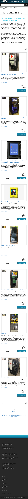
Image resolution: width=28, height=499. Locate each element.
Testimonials (4, 480)
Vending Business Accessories (8, 468)
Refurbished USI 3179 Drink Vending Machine (12, 290)
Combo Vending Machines (7, 445)
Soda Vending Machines (7, 444)
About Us (4, 476)
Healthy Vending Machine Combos (9, 463)
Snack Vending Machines (7, 443)
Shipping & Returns (6, 485)
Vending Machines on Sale (7, 464)
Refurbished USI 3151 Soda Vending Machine (12, 378)
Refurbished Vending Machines (8, 458)
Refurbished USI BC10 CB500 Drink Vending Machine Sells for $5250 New (12, 73)
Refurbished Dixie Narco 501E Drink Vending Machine (12, 117)
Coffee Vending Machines (7, 448)
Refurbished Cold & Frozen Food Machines (10, 455)
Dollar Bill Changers (6, 465)
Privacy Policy (5, 486)
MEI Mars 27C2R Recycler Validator (10, 246)
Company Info (5, 478)
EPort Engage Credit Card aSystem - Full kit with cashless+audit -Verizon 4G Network (13, 161)
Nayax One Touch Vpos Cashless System (11, 202)
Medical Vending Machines (7, 467)
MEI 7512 (3, 334)
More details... (4, 82)
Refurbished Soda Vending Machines (9, 454)
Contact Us (4, 479)
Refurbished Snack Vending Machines (9, 453)
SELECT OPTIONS (21, 90)
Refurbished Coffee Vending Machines (10, 457)
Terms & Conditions (6, 487)
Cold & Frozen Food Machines (8, 447)
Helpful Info (4, 483)
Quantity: (7, 178)
